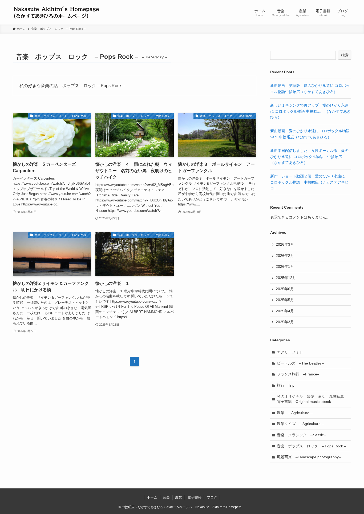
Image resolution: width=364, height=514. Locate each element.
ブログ (212, 497)
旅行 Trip (285, 385)
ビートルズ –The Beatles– (300, 363)
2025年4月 (285, 311)
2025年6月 (285, 289)
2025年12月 (286, 278)
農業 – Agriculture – (295, 413)
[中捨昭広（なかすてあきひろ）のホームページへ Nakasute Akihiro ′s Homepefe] (56, 12)
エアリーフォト (290, 352)
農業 (178, 497)
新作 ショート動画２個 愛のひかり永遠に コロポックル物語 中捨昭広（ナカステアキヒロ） (309, 182)
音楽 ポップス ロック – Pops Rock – (311, 446)
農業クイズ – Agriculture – (300, 424)
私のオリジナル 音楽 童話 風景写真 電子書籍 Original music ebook (312, 399)
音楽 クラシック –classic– (301, 435)
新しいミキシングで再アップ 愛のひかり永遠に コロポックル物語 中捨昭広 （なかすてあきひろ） (310, 111)
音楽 (166, 497)
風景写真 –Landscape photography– (309, 457)
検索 (345, 55)
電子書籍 (194, 497)
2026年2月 (285, 255)
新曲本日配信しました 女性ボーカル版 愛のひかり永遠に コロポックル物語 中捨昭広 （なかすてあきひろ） (309, 156)
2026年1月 (285, 266)
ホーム (152, 497)
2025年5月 (285, 300)
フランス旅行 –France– (298, 374)
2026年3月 (285, 244)
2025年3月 (285, 322)
